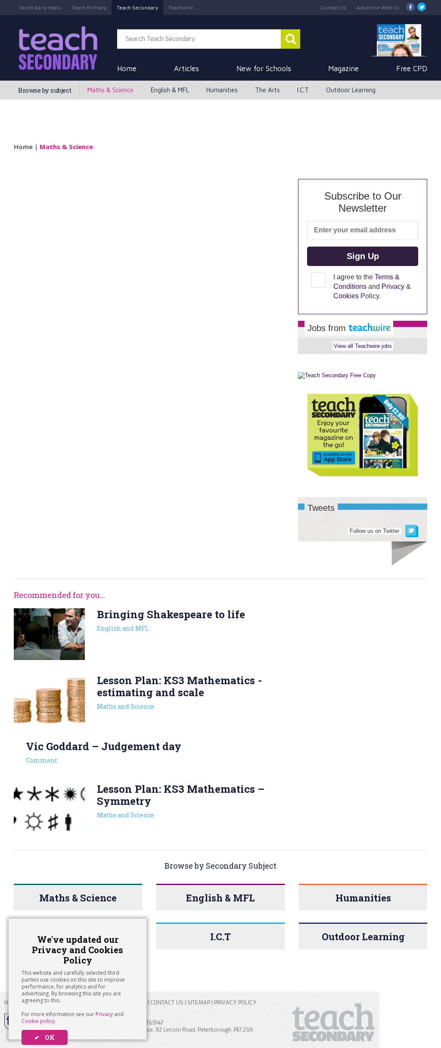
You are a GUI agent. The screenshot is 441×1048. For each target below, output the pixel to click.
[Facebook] (410, 7)
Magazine (343, 68)
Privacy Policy (235, 1002)
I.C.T (303, 90)
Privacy (104, 1014)
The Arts (267, 90)
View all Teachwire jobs (363, 346)
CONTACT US (166, 1002)
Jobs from (327, 328)
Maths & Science (110, 90)
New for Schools (263, 68)
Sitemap (198, 1002)
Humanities (222, 90)
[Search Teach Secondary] (290, 39)
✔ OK (44, 1037)
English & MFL (170, 90)
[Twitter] (421, 7)
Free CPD (411, 68)
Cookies (346, 296)
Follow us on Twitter (374, 531)
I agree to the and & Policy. (372, 286)
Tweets (321, 508)
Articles (186, 68)
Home (127, 68)
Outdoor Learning (351, 90)
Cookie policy (38, 1021)
